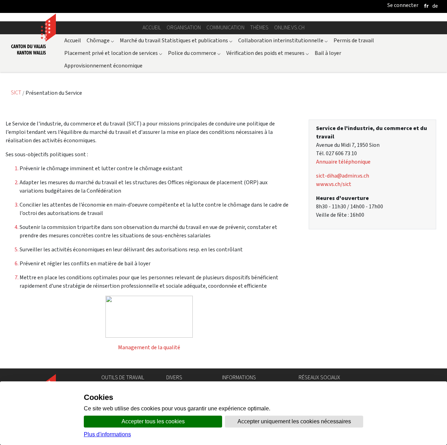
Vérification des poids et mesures (267, 53)
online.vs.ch (289, 27)
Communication (225, 27)
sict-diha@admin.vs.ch (342, 175)
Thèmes (259, 27)
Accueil (151, 27)
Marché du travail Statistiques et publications (176, 40)
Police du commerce (194, 53)
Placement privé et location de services (113, 53)
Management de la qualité (149, 347)
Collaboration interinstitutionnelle (283, 40)
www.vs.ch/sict (333, 184)
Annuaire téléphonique (343, 161)
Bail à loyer (328, 53)
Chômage (100, 40)
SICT (16, 92)
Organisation (184, 27)
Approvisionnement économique (103, 65)
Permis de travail (354, 40)
